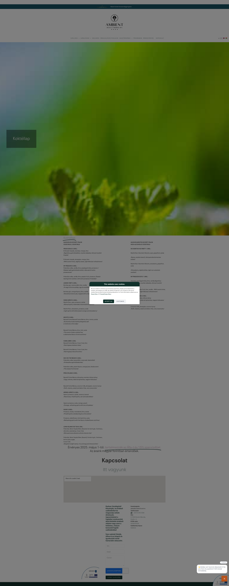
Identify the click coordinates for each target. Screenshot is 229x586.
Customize (120, 301)
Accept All (108, 301)
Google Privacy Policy (105, 294)
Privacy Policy (94, 294)
